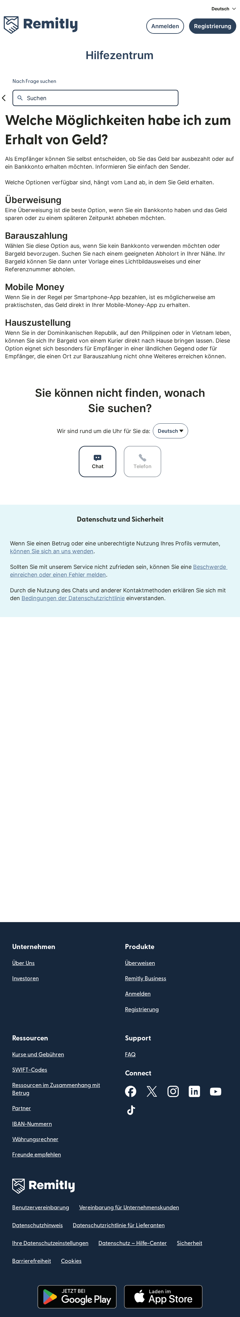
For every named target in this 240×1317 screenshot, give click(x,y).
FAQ (130, 1054)
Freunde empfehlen (36, 1154)
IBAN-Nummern (32, 1124)
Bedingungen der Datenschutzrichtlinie (73, 598)
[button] (224, 9)
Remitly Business (145, 978)
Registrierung (142, 1009)
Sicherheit (189, 1243)
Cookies (71, 1261)
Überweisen (140, 963)
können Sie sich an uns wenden (51, 551)
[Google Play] (77, 1297)
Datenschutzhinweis (37, 1225)
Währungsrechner (35, 1139)
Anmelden (138, 994)
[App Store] (163, 1297)
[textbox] (102, 97)
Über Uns (23, 963)
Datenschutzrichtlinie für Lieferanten (119, 1225)
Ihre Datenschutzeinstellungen (50, 1243)
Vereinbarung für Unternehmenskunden (129, 1207)
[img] (41, 25)
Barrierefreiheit (31, 1261)
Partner (21, 1108)
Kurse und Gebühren (38, 1054)
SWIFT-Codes (29, 1070)
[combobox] (170, 430)
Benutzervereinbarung (40, 1207)
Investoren (25, 978)
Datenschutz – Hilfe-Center (132, 1243)
